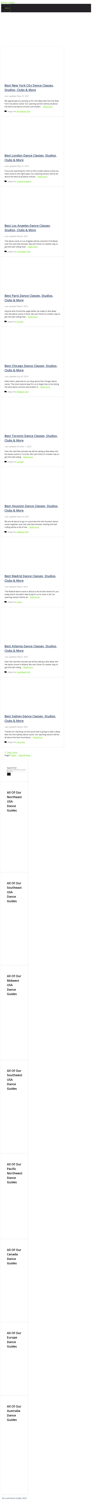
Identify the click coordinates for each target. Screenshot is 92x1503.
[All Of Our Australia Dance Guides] (14, 1486)
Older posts (12, 752)
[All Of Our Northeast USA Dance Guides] (14, 864)
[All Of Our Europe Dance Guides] (14, 1388)
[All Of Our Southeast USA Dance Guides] (14, 957)
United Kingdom (24, 181)
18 (22, 755)
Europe (20, 321)
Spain (19, 602)
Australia (21, 742)
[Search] (9, 774)
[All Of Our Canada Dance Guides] (14, 1314)
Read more (48, 106)
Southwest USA (24, 251)
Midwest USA (23, 391)
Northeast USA (23, 111)
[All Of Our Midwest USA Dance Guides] (14, 1052)
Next (29, 755)
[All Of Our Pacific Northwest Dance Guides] (14, 1231)
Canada (20, 461)
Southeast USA (23, 672)
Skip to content (8, 2)
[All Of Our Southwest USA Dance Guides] (14, 1145)
